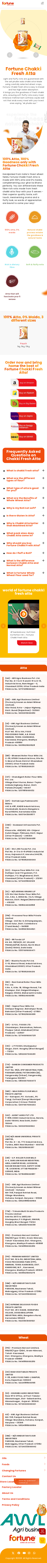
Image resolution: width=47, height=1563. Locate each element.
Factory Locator (12, 1487)
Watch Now (27, 643)
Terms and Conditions (16, 1499)
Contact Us (9, 1476)
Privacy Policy (10, 1504)
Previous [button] (3, 626)
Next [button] (43, 626)
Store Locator (8, 1481)
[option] (23, 626)
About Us (7, 1493)
